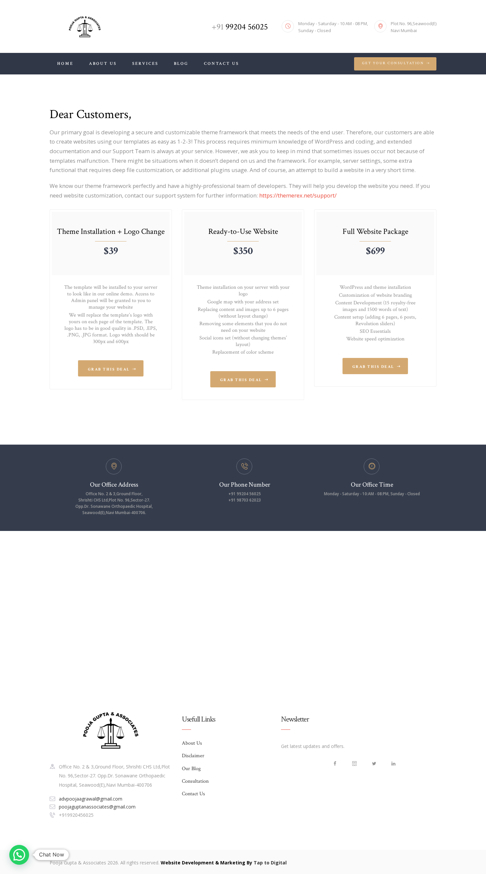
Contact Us (193, 793)
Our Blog (191, 768)
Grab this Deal (109, 369)
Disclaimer (193, 755)
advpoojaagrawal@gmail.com (90, 799)
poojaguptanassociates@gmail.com (97, 807)
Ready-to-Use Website (243, 231)
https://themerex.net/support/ (298, 195)
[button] (19, 855)
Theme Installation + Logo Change (111, 231)
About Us (192, 743)
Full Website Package (375, 231)
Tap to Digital (270, 862)
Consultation (195, 781)
